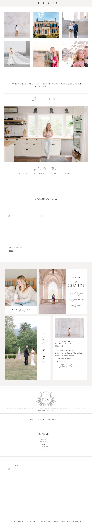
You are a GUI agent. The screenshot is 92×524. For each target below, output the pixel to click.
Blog (44, 449)
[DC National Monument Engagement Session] (69, 328)
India (11, 251)
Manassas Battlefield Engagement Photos (46, 54)
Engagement (39, 173)
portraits (76, 306)
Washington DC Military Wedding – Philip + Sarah (17, 54)
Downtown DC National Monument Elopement (75, 25)
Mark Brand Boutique (71, 521)
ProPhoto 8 (45, 521)
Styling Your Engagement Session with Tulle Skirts (45, 494)
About (44, 439)
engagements (76, 300)
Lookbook (44, 442)
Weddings (24, 173)
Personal (68, 173)
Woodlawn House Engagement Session (46, 25)
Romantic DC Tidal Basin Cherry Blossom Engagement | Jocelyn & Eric (75, 54)
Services (44, 444)
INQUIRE (44, 447)
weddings (76, 294)
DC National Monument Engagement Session (17, 25)
